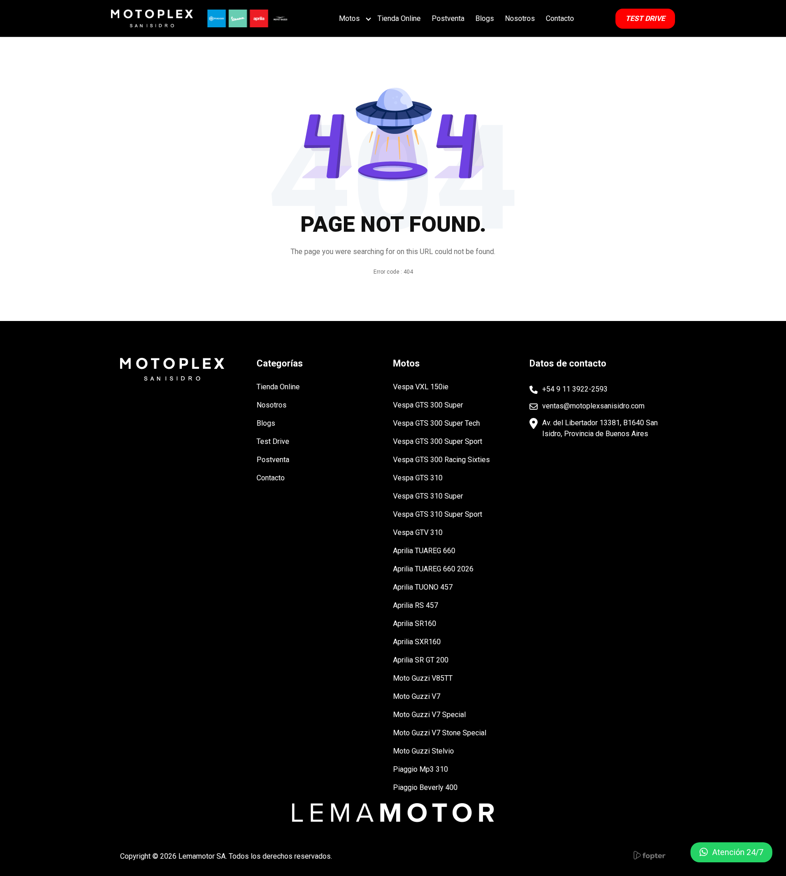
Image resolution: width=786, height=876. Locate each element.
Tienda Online (399, 18)
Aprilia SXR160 (417, 641)
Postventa (448, 18)
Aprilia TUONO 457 (423, 587)
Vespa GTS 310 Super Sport (437, 514)
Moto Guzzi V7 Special (429, 714)
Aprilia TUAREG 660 (424, 550)
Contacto (560, 18)
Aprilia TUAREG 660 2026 (433, 569)
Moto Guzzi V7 (416, 696)
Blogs (484, 18)
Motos (349, 18)
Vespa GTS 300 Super (428, 405)
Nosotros (520, 18)
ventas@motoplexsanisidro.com (593, 406)
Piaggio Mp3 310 (420, 769)
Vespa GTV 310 (418, 532)
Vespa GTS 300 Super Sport (437, 441)
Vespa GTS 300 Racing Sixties (441, 459)
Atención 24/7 (737, 852)
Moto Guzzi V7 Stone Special (439, 732)
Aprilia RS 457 (415, 605)
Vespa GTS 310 (418, 478)
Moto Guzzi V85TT (423, 678)
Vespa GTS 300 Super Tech (436, 423)
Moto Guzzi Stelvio (423, 751)
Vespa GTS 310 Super (428, 496)
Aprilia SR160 (414, 623)
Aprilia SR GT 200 (420, 660)
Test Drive (273, 441)
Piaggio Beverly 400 (425, 787)
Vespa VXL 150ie (420, 386)
